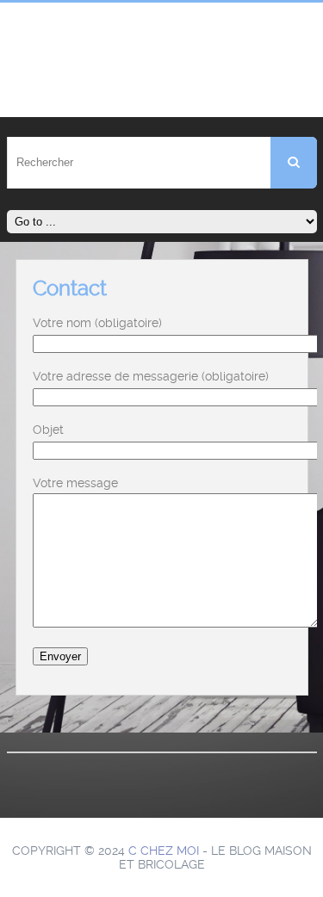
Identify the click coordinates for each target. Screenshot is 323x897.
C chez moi (163, 850)
